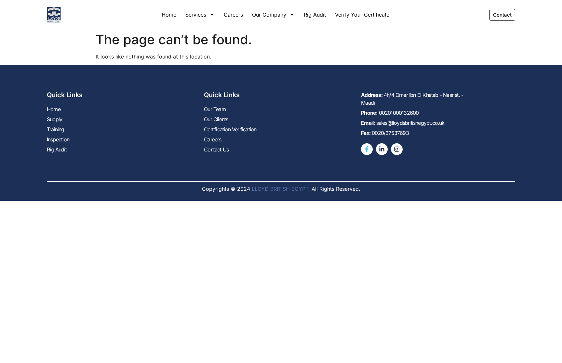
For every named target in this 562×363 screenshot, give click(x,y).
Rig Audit (315, 14)
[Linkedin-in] (382, 149)
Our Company (269, 14)
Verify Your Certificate (362, 14)
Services (195, 14)
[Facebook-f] (367, 149)
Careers (233, 14)
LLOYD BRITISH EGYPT (280, 189)
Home (169, 14)
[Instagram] (397, 149)
